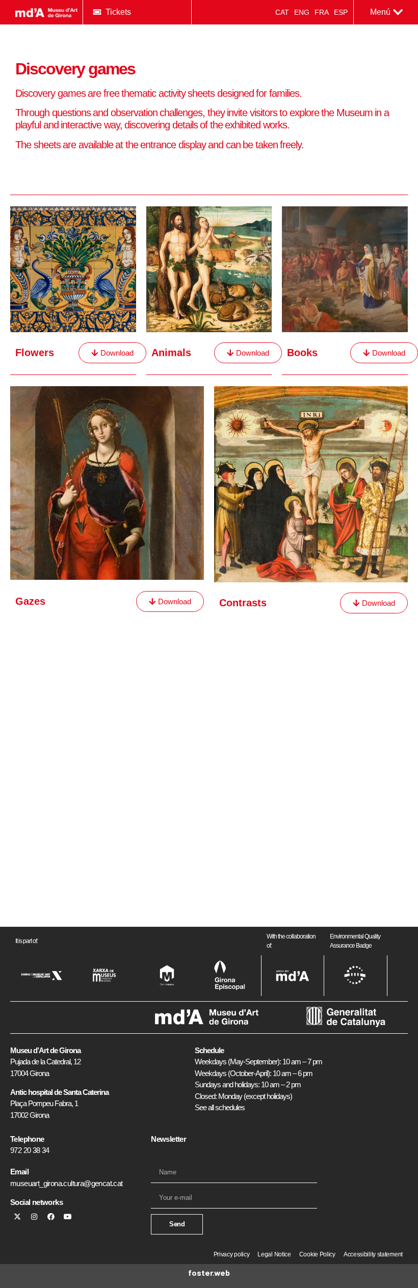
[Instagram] (34, 1217)
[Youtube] (68, 1217)
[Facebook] (51, 1217)
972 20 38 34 (29, 1150)
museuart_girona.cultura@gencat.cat (66, 1183)
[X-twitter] (17, 1217)
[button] (386, 12)
